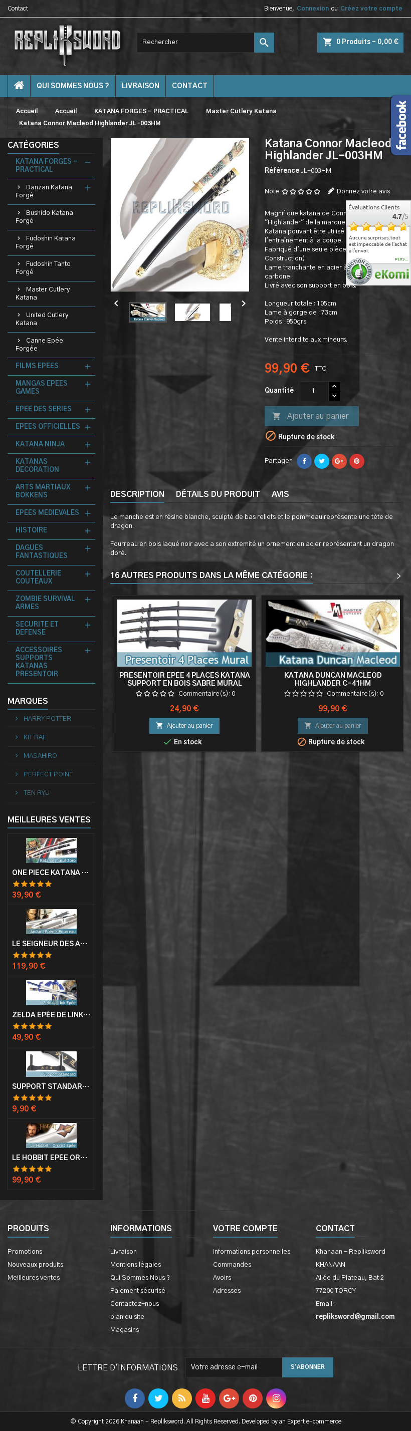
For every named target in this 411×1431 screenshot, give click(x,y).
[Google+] (339, 461)
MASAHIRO (39, 756)
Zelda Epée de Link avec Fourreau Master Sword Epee (51, 1015)
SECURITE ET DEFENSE (37, 629)
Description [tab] (137, 494)
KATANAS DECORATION (37, 466)
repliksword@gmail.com (355, 1317)
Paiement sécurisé (137, 1291)
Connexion (313, 9)
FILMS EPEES (37, 366)
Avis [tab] (280, 494)
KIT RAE (34, 737)
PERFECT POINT (47, 774)
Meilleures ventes (34, 1278)
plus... (401, 259)
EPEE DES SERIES (44, 409)
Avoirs (222, 1278)
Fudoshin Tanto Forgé (43, 268)
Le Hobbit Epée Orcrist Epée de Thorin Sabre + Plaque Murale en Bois (51, 1158)
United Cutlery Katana (42, 319)
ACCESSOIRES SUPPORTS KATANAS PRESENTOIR (39, 662)
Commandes (232, 1265)
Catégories (33, 145)
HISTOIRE (31, 530)
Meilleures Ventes (49, 820)
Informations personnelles (251, 1252)
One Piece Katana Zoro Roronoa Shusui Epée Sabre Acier (51, 873)
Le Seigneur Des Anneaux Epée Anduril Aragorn (51, 944)
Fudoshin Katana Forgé (46, 242)
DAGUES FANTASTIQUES (42, 552)
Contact (18, 9)
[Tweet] (321, 461)
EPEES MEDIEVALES (47, 513)
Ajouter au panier (310, 416)
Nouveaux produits (35, 1265)
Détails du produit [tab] (218, 494)
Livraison (140, 86)
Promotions (25, 1252)
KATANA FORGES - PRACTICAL (46, 166)
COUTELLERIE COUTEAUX (38, 577)
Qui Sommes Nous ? (73, 86)
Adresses (227, 1291)
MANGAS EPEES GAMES (42, 388)
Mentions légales (135, 1265)
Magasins (124, 1330)
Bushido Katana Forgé (44, 217)
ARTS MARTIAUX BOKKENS (43, 491)
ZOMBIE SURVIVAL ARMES (45, 603)
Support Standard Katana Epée (51, 1086)
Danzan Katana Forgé (44, 191)
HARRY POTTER (46, 719)
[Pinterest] (356, 461)
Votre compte (245, 1229)
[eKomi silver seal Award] (359, 271)
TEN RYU (36, 793)
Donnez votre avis (363, 191)
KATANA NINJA (40, 444)
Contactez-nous (134, 1304)
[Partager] (304, 461)
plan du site (127, 1317)
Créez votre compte (371, 9)
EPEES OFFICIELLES (48, 427)
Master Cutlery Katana (43, 294)
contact (190, 86)
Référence (282, 171)
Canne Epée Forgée (39, 345)
